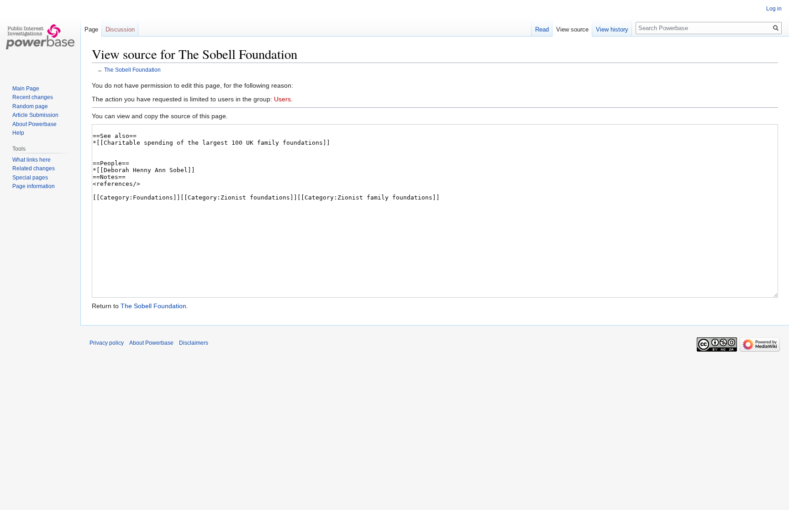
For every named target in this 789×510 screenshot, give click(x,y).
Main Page (25, 88)
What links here (31, 160)
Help (18, 133)
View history (612, 29)
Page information (33, 186)
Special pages (30, 177)
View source (572, 29)
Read (542, 29)
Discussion (120, 29)
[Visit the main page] (40, 36)
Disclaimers (193, 343)
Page (91, 29)
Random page (30, 106)
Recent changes (32, 97)
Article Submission (35, 115)
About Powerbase (34, 124)
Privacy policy (106, 343)
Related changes (33, 168)
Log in (774, 8)
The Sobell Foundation (132, 70)
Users (282, 99)
